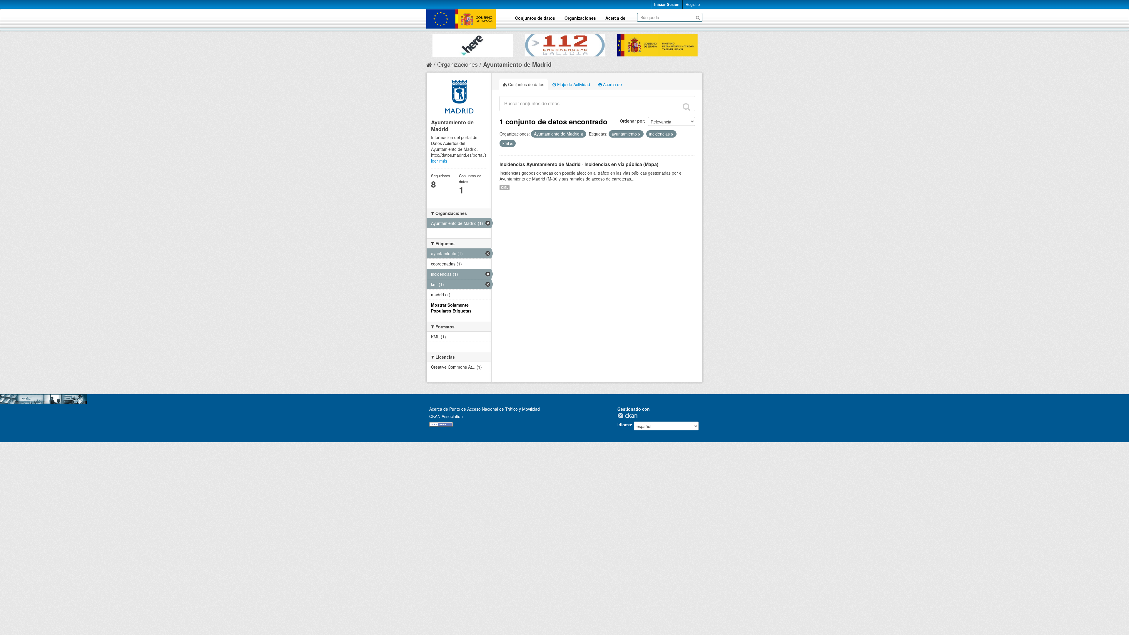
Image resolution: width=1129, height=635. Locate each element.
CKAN (628, 415)
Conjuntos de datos (535, 18)
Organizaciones (580, 18)
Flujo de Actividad (573, 84)
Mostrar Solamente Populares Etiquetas (451, 308)
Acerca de (615, 18)
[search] (686, 106)
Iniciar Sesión (666, 4)
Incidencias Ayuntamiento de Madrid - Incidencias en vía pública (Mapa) (579, 164)
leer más (439, 161)
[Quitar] (582, 134)
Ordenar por (632, 121)
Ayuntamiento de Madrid (517, 64)
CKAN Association (446, 416)
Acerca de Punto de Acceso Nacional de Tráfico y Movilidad (484, 409)
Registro (693, 4)
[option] (472, 44)
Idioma (624, 424)
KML (504, 187)
